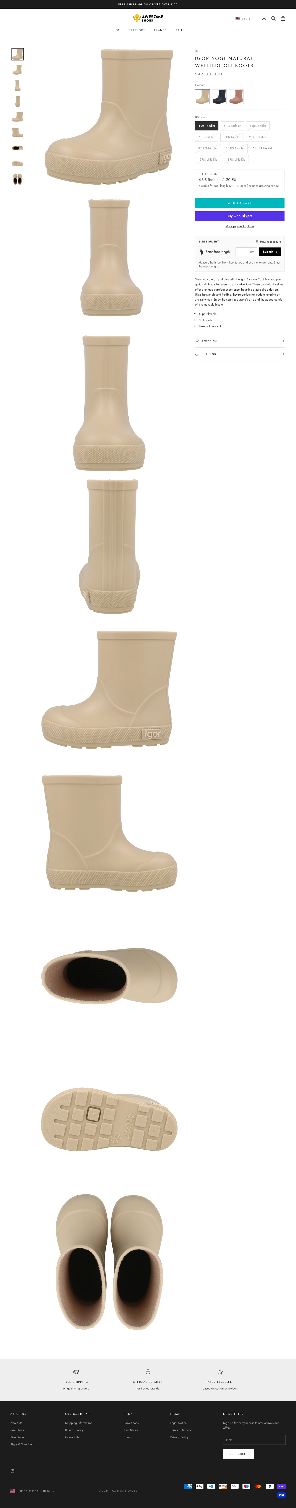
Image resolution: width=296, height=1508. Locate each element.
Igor (199, 51)
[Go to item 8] (17, 164)
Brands (160, 30)
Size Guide (17, 1430)
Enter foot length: (218, 252)
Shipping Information (78, 1423)
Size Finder (17, 1437)
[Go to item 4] (17, 101)
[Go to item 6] (17, 132)
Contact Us (72, 1437)
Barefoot (137, 30)
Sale (179, 30)
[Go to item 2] (17, 70)
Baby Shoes (131, 1423)
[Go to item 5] (17, 117)
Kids (116, 30)
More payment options (240, 226)
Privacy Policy (179, 1437)
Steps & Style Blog (22, 1444)
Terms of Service (181, 1430)
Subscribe (238, 1454)
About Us (16, 1423)
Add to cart (239, 203)
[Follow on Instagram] (12, 1471)
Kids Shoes (131, 1430)
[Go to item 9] (17, 179)
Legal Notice (178, 1423)
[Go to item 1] (17, 54)
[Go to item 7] (17, 148)
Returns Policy (74, 1430)
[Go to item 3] (17, 86)
